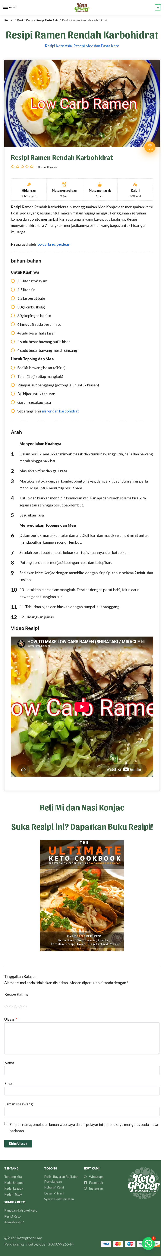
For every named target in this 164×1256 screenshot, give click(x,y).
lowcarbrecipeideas (53, 244)
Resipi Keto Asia (47, 20)
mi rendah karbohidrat (60, 411)
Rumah (8, 20)
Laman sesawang (18, 1104)
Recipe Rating (16, 994)
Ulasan (11, 1019)
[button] (148, 1243)
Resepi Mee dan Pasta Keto (96, 45)
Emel (8, 1083)
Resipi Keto (25, 20)
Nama (9, 1062)
